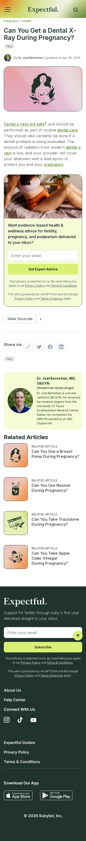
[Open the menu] (1, 4)
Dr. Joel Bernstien (30, 58)
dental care (67, 130)
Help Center (15, 699)
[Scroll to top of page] (78, 635)
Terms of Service (51, 298)
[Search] (75, 10)
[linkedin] (59, 347)
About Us (12, 690)
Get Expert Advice (43, 269)
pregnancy (53, 164)
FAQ (9, 46)
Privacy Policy (35, 285)
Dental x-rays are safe (24, 124)
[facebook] (48, 347)
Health (26, 21)
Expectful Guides (19, 742)
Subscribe (43, 647)
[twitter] (37, 347)
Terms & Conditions (64, 285)
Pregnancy (11, 21)
